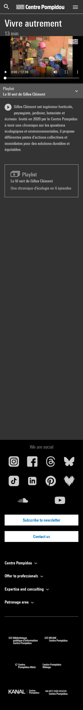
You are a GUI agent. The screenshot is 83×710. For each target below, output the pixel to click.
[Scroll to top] (72, 699)
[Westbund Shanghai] (59, 696)
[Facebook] (32, 463)
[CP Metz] (29, 669)
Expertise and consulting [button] (25, 589)
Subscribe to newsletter (41, 520)
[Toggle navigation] (75, 7)
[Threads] (51, 463)
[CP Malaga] (55, 669)
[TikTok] (14, 483)
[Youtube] (60, 502)
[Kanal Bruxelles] (27, 696)
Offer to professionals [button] (22, 575)
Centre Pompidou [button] (19, 562)
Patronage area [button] (17, 602)
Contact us (41, 536)
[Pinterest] (51, 483)
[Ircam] (59, 643)
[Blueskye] (69, 463)
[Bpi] (26, 643)
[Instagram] (14, 463)
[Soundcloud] (23, 502)
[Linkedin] (32, 483)
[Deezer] (69, 483)
